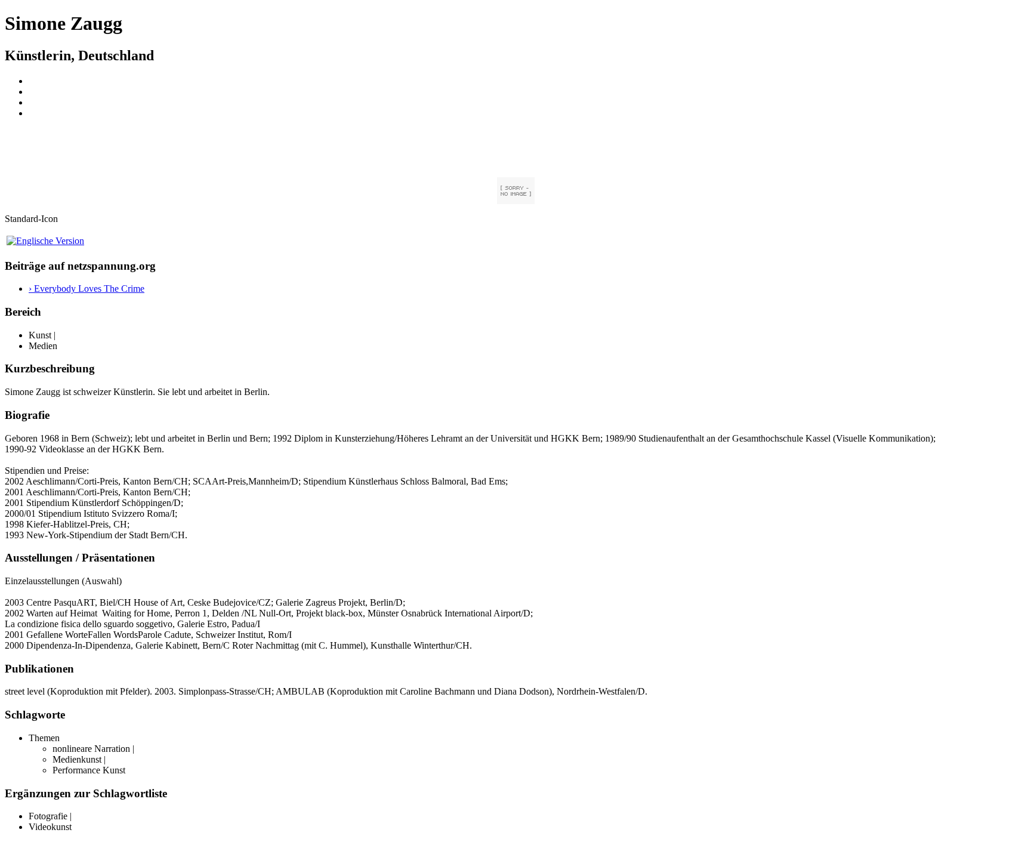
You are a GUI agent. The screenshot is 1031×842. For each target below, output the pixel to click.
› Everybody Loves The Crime (86, 288)
